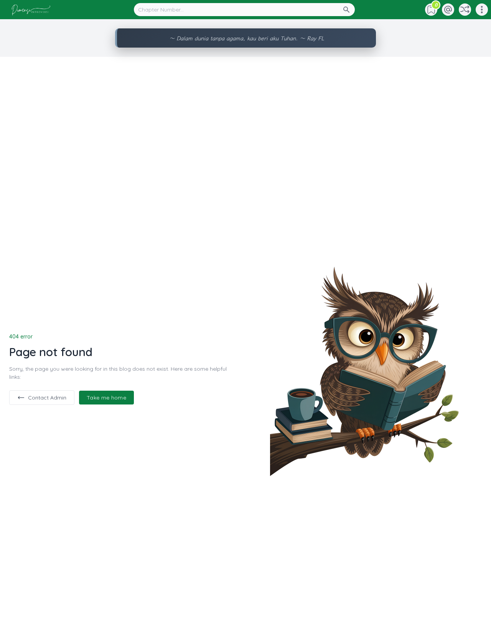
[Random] (465, 9)
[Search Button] (349, 9)
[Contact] (448, 9)
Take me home (106, 397)
